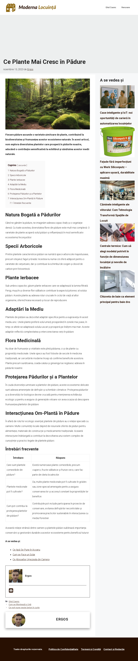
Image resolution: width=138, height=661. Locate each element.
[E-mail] (11, 591)
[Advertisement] (69, 36)
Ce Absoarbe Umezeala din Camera (31, 559)
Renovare (126, 7)
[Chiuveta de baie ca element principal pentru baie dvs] (117, 282)
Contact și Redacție (114, 649)
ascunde (22, 165)
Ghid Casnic (111, 7)
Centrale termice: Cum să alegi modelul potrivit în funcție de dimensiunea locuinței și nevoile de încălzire (115, 256)
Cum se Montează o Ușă (20, 604)
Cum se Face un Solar (24, 554)
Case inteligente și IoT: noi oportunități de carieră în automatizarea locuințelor (116, 118)
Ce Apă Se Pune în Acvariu (26, 549)
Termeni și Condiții (91, 649)
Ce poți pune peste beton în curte (24, 607)
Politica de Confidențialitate (63, 649)
